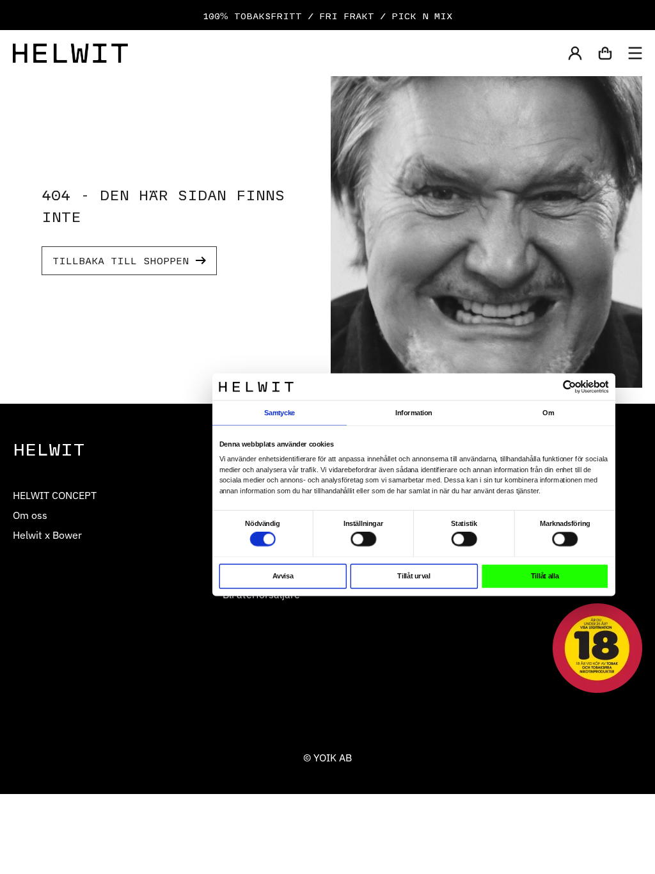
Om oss (30, 514)
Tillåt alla (544, 576)
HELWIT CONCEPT (55, 495)
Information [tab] (413, 413)
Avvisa (282, 576)
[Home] (70, 53)
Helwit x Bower (47, 534)
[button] (575, 53)
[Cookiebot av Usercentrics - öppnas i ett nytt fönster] (569, 386)
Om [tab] (548, 413)
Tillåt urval (413, 576)
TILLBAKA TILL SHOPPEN (120, 260)
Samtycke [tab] (279, 413)
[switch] (363, 539)
